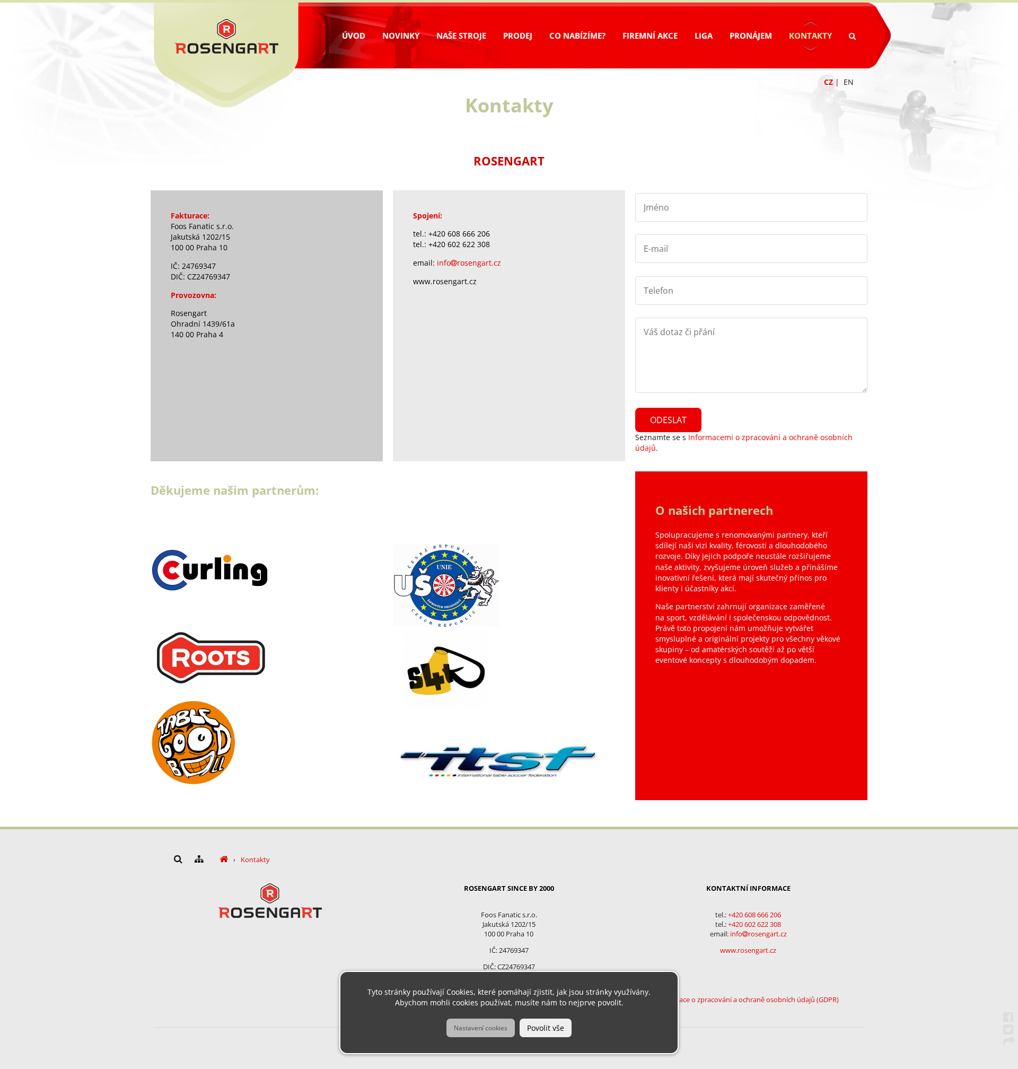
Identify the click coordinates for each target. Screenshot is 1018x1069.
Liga (704, 35)
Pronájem (751, 35)
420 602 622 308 (756, 924)
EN (849, 82)
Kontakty (810, 35)
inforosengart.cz (469, 263)
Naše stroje (461, 35)
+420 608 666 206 (754, 914)
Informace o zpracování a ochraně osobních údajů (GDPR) (748, 999)
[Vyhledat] (852, 36)
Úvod (353, 35)
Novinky (400, 35)
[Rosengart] (224, 859)
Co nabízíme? (577, 35)
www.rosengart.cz (748, 950)
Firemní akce (650, 35)
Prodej (517, 35)
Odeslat (668, 420)
